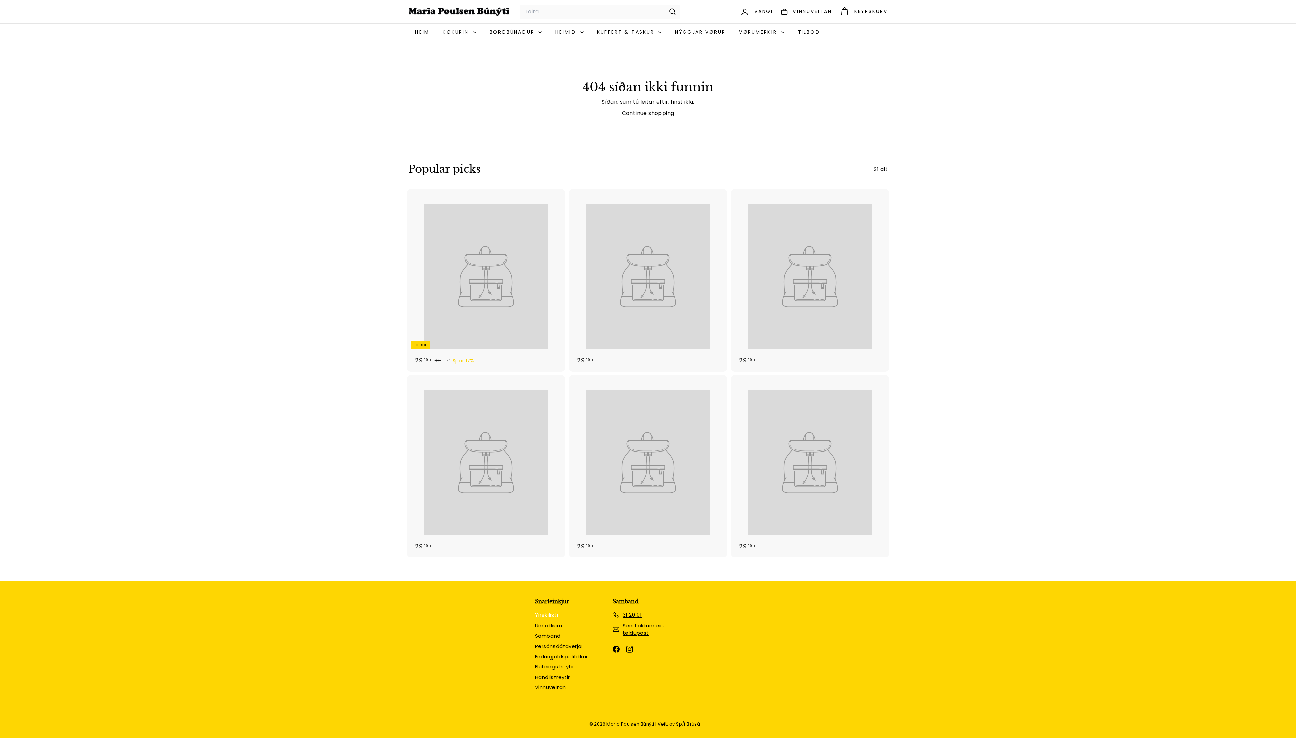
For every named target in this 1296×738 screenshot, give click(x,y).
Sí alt (881, 169)
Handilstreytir (552, 677)
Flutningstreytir (554, 666)
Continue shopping (648, 113)
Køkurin (457, 32)
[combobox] (600, 12)
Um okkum (548, 625)
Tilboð (809, 32)
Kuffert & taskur (627, 32)
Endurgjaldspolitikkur (561, 656)
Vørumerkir (759, 32)
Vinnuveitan (550, 687)
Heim (422, 32)
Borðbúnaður (513, 32)
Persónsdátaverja (558, 646)
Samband (548, 635)
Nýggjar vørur (700, 32)
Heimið (566, 32)
